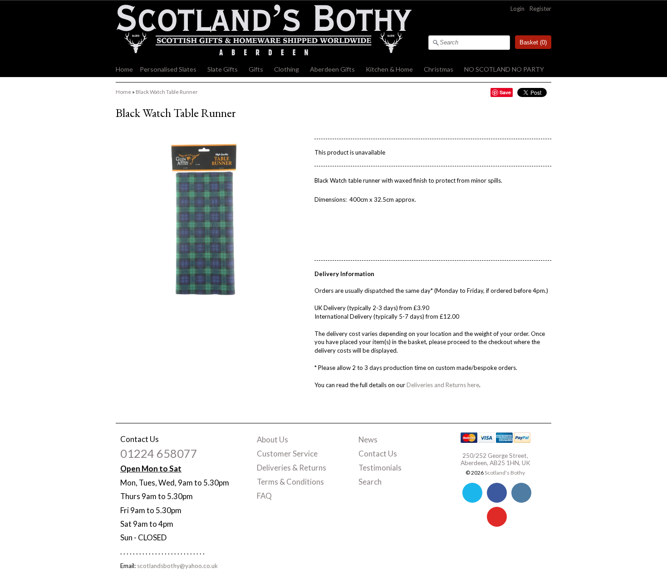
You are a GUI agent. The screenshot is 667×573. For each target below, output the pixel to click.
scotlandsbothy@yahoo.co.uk (177, 565)
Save (505, 92)
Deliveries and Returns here (443, 384)
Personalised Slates (168, 69)
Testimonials (380, 467)
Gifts (256, 69)
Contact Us (377, 453)
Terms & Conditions (290, 481)
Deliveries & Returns (291, 467)
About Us (272, 439)
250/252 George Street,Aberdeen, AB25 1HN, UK (495, 459)
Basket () (533, 42)
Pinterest (497, 517)
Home (124, 69)
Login (517, 8)
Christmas (438, 69)
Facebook (497, 493)
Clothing (286, 69)
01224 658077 (158, 453)
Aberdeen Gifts (332, 69)
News (368, 439)
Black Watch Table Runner (167, 91)
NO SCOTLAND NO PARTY (504, 69)
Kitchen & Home (389, 69)
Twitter (472, 493)
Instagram (521, 493)
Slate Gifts (222, 69)
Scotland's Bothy (505, 472)
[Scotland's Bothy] (264, 53)
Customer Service (287, 453)
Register (540, 8)
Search (370, 481)
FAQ (264, 495)
